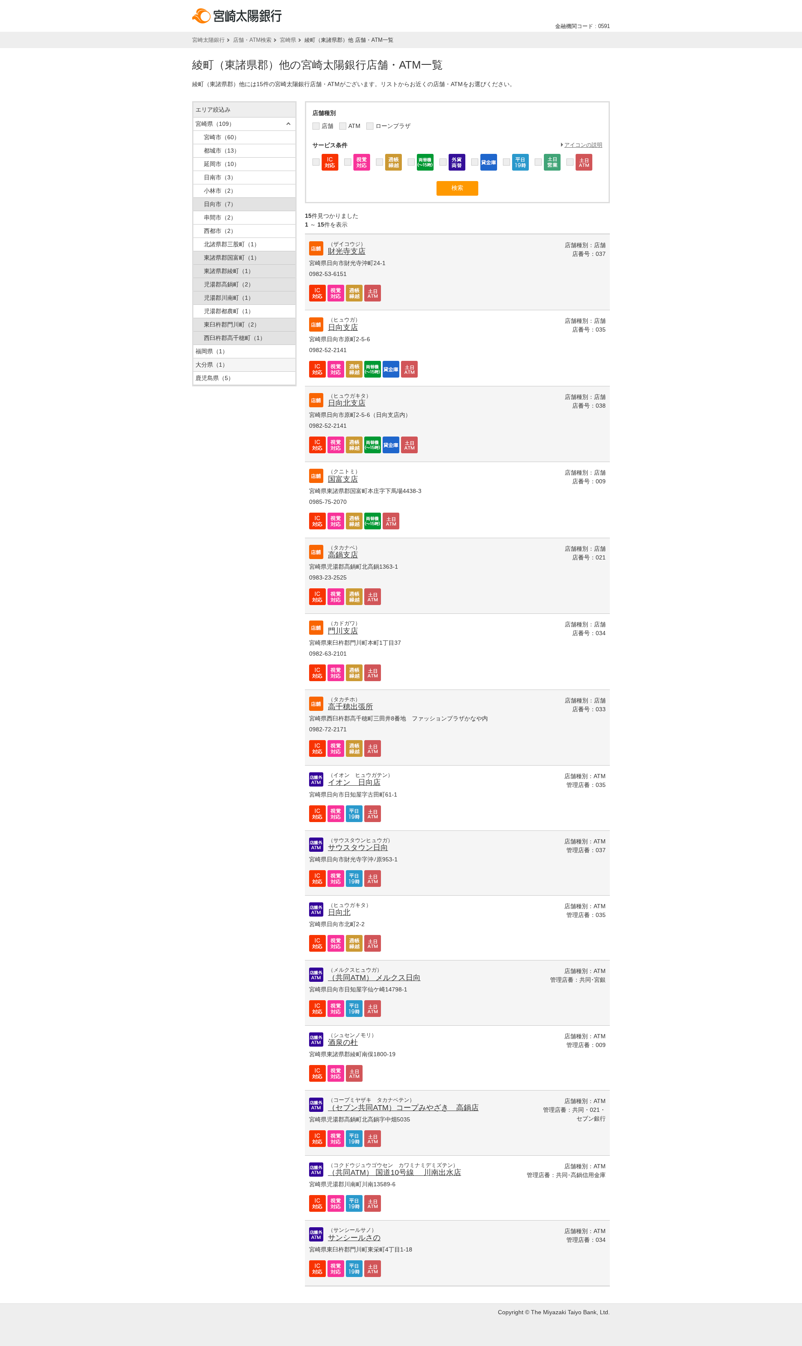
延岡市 (222, 164)
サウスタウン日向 (358, 847)
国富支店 (343, 479)
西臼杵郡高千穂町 (235, 338)
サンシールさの (354, 1238)
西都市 (220, 230)
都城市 (222, 150)
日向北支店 (346, 403)
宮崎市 (222, 137)
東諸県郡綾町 (229, 271)
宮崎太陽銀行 (208, 40)
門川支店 (343, 631)
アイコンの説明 (583, 145)
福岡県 (211, 351)
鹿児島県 (214, 378)
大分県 (211, 364)
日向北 (339, 912)
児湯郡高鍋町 (229, 284)
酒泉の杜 (343, 1042)
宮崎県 (288, 40)
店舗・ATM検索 (252, 40)
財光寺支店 (346, 251)
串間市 (220, 217)
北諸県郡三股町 (232, 244)
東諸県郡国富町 (232, 257)
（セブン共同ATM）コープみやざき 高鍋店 (403, 1107)
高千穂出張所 (350, 706)
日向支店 (343, 327)
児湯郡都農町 (229, 311)
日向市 (220, 204)
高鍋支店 (343, 555)
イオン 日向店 (354, 782)
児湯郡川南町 (229, 297)
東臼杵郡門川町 (232, 324)
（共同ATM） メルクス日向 (374, 977)
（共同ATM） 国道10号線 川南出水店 (394, 1172)
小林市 (220, 190)
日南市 (220, 177)
